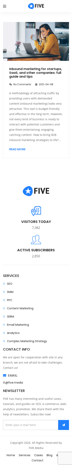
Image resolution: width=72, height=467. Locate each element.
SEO (9, 284)
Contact (37, 460)
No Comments (22, 84)
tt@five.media (13, 383)
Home (11, 455)
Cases (38, 455)
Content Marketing (20, 308)
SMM (10, 292)
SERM (10, 317)
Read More (17, 149)
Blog (49, 455)
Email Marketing (18, 325)
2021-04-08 (45, 84)
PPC (9, 300)
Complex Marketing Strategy (27, 341)
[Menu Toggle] (4, 6)
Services (24, 455)
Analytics (13, 333)
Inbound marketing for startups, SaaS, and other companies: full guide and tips (35, 73)
